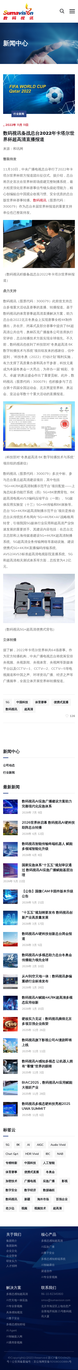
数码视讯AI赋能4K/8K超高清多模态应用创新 (47, 1000)
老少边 (10, 1208)
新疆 (27, 1199)
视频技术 (40, 1208)
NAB (60, 1154)
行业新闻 (19, 113)
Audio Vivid (58, 1145)
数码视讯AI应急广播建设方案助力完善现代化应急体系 (47, 803)
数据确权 (49, 1190)
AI (28, 1145)
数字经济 (30, 1190)
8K (18, 1145)
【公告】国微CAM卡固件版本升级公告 (47, 893)
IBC (48, 1154)
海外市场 (43, 1199)
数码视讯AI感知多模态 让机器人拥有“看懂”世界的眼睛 (47, 1063)
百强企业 (62, 1199)
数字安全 (11, 1190)
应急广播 (49, 1181)
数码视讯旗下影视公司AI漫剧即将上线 (47, 1042)
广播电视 (30, 1181)
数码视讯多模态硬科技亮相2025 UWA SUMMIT (46, 1106)
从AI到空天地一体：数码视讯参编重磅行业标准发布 (47, 978)
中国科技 (22, 702)
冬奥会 (50, 1172)
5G (7, 702)
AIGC (40, 1145)
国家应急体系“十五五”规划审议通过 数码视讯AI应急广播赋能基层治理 (47, 870)
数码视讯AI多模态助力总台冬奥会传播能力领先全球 (47, 957)
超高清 (28, 709)
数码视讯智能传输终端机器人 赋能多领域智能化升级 (47, 846)
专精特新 (11, 1163)
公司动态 (9, 765)
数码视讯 (39, 200)
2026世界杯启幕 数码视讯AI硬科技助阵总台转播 (48, 825)
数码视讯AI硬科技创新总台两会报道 (47, 936)
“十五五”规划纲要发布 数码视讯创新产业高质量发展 (47, 915)
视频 (24, 1208)
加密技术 (11, 1181)
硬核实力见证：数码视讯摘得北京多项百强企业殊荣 (47, 1021)
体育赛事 (41, 702)
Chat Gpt (12, 1154)
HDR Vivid (32, 1154)
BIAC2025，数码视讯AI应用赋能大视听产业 (47, 1085)
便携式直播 (61, 702)
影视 (65, 1181)
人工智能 (49, 1163)
